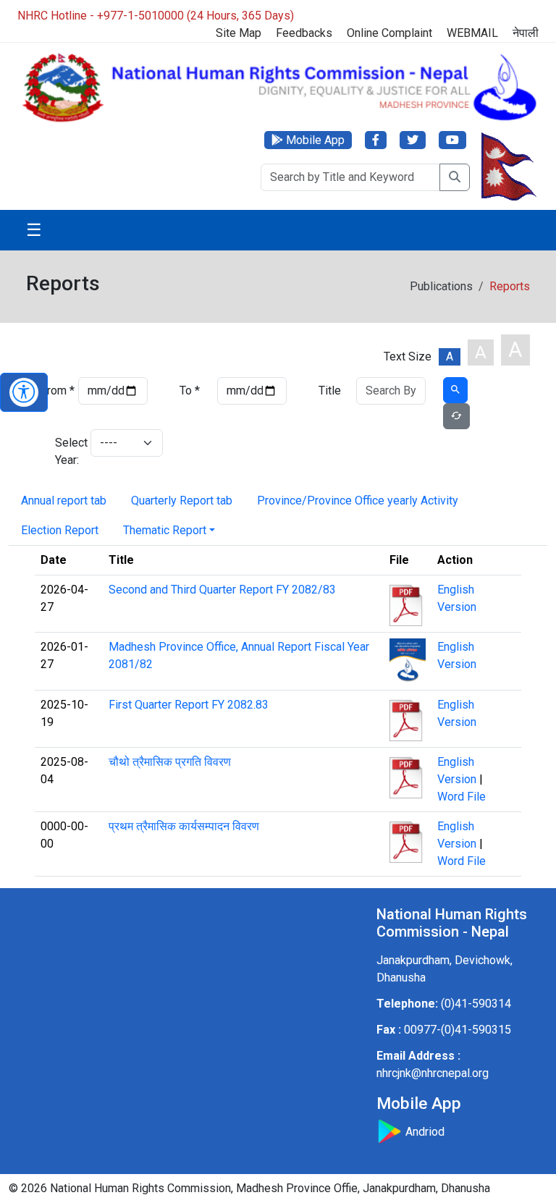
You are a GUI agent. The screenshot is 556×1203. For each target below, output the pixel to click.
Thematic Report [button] (164, 530)
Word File (461, 796)
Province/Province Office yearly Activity (357, 500)
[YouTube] (452, 140)
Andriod (424, 1132)
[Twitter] (413, 140)
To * (190, 390)
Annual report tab (63, 500)
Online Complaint (389, 33)
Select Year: (71, 451)
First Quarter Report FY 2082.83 (189, 705)
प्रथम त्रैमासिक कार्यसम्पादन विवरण (184, 826)
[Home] (278, 86)
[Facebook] (376, 140)
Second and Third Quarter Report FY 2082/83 (222, 589)
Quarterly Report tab (181, 500)
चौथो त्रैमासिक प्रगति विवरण (170, 762)
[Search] (454, 177)
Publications (441, 286)
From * (58, 390)
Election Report (59, 530)
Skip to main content (285, 27)
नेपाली (526, 33)
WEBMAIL (472, 33)
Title (330, 390)
